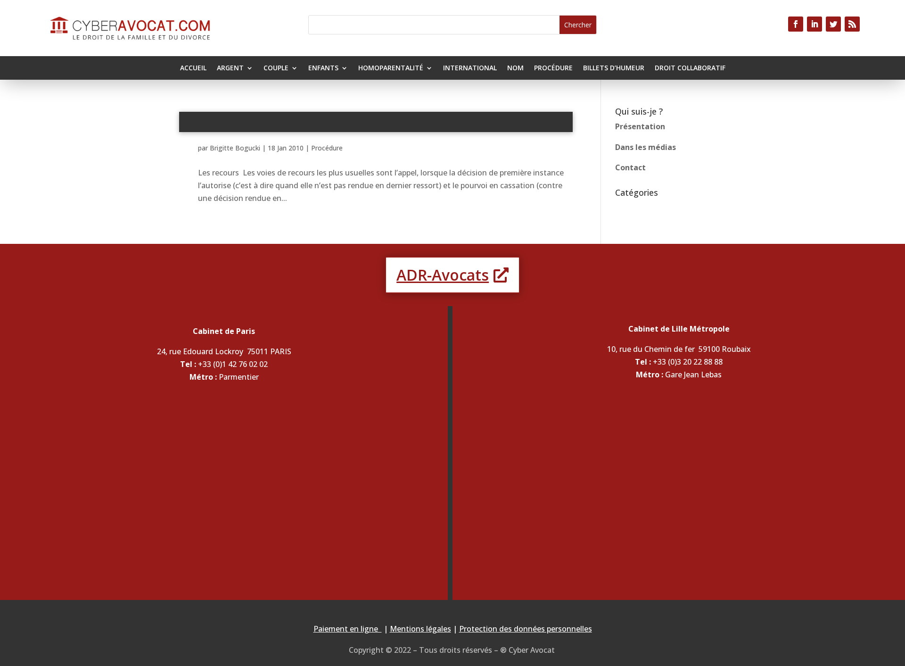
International (470, 68)
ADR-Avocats (442, 275)
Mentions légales (420, 629)
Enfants (323, 68)
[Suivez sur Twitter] (833, 24)
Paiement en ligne (347, 629)
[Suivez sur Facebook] (795, 24)
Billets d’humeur (613, 68)
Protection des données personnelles (525, 629)
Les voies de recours (376, 121)
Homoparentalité (390, 68)
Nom (515, 68)
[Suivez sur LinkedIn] (814, 24)
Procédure (553, 68)
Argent (230, 68)
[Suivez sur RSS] (852, 24)
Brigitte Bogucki (235, 147)
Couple (275, 68)
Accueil (193, 68)
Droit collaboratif (690, 68)
